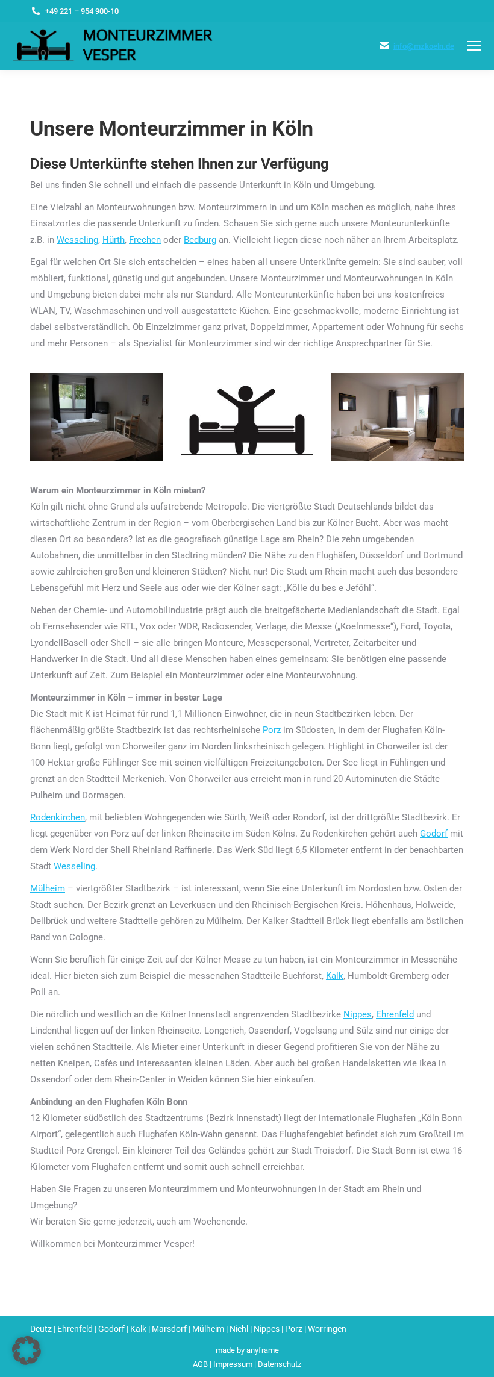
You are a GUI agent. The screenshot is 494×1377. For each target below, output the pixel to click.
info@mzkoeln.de (423, 46)
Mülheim (47, 888)
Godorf (434, 833)
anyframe (262, 1350)
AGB (200, 1364)
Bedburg (200, 239)
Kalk (334, 975)
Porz (272, 730)
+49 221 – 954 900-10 (82, 11)
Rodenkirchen (57, 817)
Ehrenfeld (395, 1014)
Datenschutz (279, 1364)
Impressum (232, 1364)
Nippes (357, 1014)
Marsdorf (169, 1329)
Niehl (239, 1329)
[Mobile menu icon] (474, 46)
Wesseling (77, 239)
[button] (26, 1350)
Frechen (145, 239)
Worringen (327, 1329)
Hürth (113, 239)
